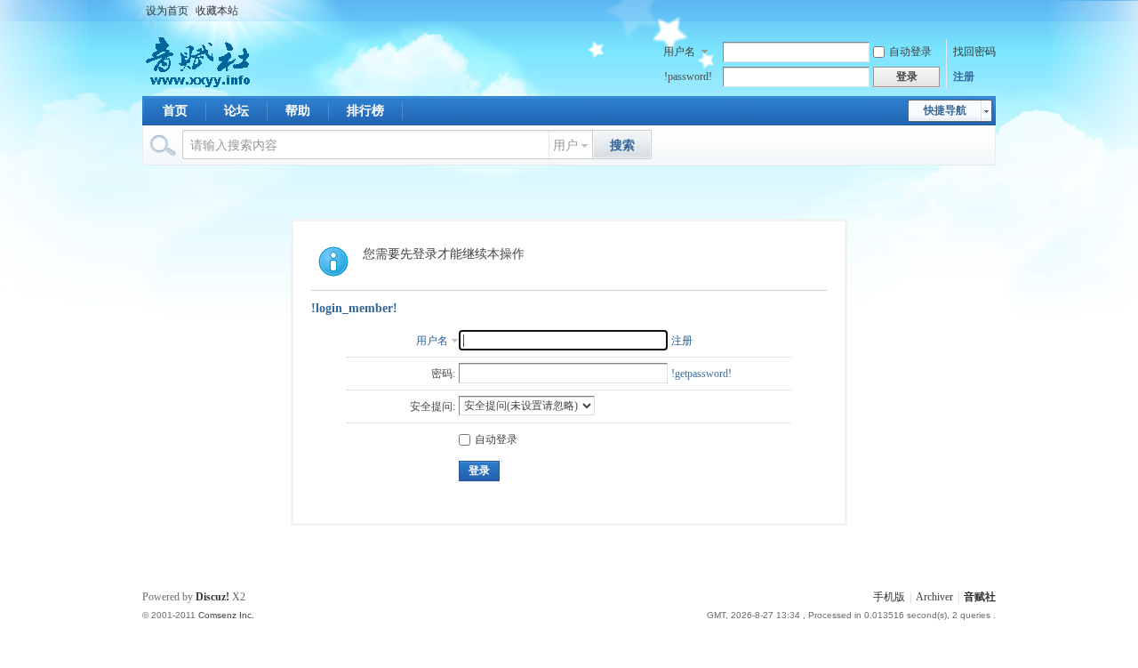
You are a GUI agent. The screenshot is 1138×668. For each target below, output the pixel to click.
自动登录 (910, 51)
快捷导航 (945, 110)
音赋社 (980, 597)
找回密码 (974, 51)
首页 (175, 110)
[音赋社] (199, 85)
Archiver (934, 597)
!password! (688, 76)
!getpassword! (701, 373)
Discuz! (212, 597)
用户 (565, 145)
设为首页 (167, 10)
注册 (963, 76)
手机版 (889, 597)
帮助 (297, 110)
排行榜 (365, 110)
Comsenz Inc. (226, 615)
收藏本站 (217, 10)
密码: (443, 373)
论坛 (236, 110)
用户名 (679, 51)
